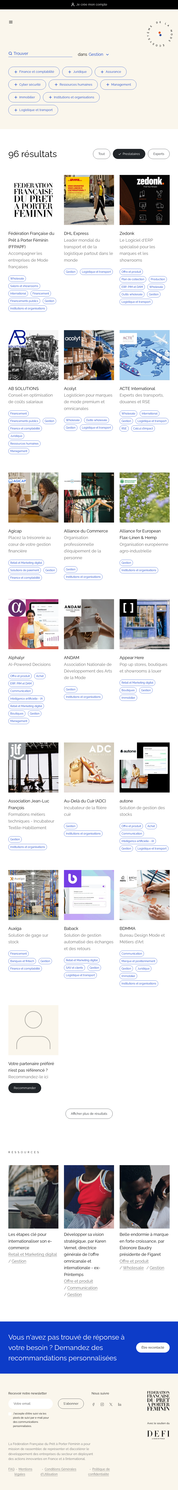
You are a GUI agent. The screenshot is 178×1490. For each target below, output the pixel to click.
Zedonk (127, 233)
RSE (124, 428)
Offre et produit (131, 271)
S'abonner (70, 1403)
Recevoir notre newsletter (27, 1393)
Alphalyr (16, 657)
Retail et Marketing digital (26, 562)
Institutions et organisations (74, 97)
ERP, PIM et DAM (132, 287)
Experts (158, 154)
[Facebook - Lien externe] (93, 1404)
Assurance (113, 71)
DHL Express (76, 233)
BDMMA (127, 928)
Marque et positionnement (138, 961)
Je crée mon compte (91, 4)
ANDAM (71, 657)
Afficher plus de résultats (89, 1113)
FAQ (11, 1469)
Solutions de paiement (24, 570)
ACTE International (137, 388)
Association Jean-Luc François (28, 804)
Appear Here (132, 657)
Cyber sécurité (30, 84)
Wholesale (17, 278)
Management (121, 84)
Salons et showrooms (24, 286)
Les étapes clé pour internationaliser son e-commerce (30, 1241)
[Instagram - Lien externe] (102, 1404)
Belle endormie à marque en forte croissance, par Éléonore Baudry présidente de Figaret (144, 1244)
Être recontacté (152, 1347)
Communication (20, 691)
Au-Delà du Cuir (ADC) (85, 800)
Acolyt (70, 388)
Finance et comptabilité (36, 71)
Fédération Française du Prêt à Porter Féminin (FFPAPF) (31, 240)
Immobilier (27, 97)
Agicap (15, 530)
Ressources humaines (76, 84)
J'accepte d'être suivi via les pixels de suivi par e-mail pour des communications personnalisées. (31, 1420)
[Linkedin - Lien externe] (119, 1404)
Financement (41, 293)
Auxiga (14, 928)
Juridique (80, 71)
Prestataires (131, 154)
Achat (40, 676)
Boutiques (16, 713)
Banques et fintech (22, 961)
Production (158, 279)
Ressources (24, 1152)
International (18, 293)
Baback (71, 928)
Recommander (25, 1088)
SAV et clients (74, 967)
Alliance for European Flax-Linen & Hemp (140, 534)
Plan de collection (133, 279)
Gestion (49, 301)
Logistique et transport (36, 110)
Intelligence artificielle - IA (26, 698)
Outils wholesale (132, 294)
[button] (99, 54)
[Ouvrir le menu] (10, 22)
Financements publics (24, 301)
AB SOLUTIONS (23, 388)
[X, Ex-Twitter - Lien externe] (111, 1404)
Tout (101, 154)
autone (126, 800)
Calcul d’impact (143, 428)
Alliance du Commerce (86, 530)
